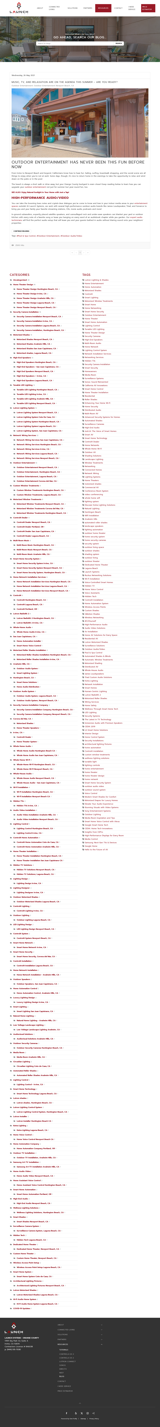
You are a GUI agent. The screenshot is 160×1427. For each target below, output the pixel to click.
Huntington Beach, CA (23, 677)
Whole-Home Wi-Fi (21, 760)
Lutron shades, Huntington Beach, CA (34, 1102)
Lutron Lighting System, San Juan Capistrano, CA (39, 430)
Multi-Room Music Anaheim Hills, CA (33, 554)
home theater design (94, 775)
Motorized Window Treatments (27, 499)
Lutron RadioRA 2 (21, 613)
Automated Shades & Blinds (98, 656)
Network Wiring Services (24, 435)
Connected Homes (93, 469)
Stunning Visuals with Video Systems (102, 807)
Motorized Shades (21, 334)
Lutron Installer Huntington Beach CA (34, 1121)
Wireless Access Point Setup (26, 1262)
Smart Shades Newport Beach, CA (32, 1221)
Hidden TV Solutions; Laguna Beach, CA (35, 874)
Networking (90, 466)
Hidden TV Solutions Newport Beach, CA (35, 869)
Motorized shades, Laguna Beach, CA (34, 353)
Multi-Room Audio (93, 343)
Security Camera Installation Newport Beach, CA (39, 316)
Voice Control (91, 793)
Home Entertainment (94, 283)
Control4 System (20, 933)
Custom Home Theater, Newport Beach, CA (37, 1258)
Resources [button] (103, 8)
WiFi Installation (92, 515)
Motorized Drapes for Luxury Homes (101, 800)
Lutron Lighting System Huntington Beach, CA (38, 421)
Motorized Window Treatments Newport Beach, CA (40, 504)
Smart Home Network (23, 942)
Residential (90, 396)
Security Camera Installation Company (30, 705)
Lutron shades (19, 1098)
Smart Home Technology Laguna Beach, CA (37, 1093)
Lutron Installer (20, 1116)
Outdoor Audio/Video (72, 236)
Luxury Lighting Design (24, 997)
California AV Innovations (96, 385)
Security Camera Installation (26, 312)
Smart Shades (19, 1217)
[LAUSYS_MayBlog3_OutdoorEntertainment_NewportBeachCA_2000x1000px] (80, 122)
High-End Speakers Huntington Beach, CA (36, 362)
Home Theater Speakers (28, 728)
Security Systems (92, 716)
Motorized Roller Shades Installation (29, 650)
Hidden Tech (19, 1235)
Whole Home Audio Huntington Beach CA (36, 750)
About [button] (40, 8)
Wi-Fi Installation (20, 787)
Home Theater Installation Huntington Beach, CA (39, 856)
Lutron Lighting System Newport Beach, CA (37, 412)
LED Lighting (91, 712)
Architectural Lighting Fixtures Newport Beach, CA (40, 1285)
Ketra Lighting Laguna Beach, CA (32, 1130)
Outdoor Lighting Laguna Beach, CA (33, 920)
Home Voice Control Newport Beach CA (35, 1139)
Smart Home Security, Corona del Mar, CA (36, 956)
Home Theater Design (23, 284)
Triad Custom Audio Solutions (98, 677)
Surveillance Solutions (95, 645)
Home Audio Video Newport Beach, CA (35, 1176)
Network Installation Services (98, 353)
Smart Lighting (20, 1006)
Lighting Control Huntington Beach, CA (35, 828)
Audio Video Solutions (95, 628)
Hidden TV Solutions (22, 865)
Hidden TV (90, 586)
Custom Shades (92, 610)
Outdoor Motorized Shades (25, 897)
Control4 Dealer (20, 517)
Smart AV (89, 434)
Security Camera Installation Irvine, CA (34, 321)
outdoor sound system (95, 789)
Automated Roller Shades (25, 1070)
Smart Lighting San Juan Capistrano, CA (35, 1011)
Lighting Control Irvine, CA (29, 833)
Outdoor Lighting (21, 915)
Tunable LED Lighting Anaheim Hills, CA (35, 398)
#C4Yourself (90, 621)
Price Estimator (147, 8)
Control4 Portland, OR (27, 609)
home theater (91, 772)
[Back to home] (19, 8)
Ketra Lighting (19, 1125)
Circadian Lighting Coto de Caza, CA (33, 1066)
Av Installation (91, 631)
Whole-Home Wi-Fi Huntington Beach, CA (36, 764)
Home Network (91, 346)
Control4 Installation (22, 961)
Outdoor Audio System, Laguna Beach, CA (36, 696)
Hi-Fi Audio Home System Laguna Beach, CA (37, 1304)
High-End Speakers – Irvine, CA (31, 376)
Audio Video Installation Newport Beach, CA (37, 819)
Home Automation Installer (29, 641)
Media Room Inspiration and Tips (100, 818)
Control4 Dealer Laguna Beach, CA (33, 536)
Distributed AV (91, 666)
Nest (61, 1373)
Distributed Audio (93, 410)
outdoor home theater (95, 533)
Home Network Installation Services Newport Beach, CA (42, 590)
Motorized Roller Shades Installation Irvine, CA (38, 659)
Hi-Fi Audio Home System (24, 1299)
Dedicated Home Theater (24, 1244)
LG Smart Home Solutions (96, 730)
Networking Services (94, 357)
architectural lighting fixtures (98, 744)
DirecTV (63, 1369)
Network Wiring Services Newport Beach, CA (38, 458)
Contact (118, 8)
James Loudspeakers (94, 673)
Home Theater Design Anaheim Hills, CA (35, 298)
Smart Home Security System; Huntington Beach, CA (41, 572)
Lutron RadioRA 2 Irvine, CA (30, 622)
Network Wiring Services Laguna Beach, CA (37, 453)
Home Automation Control (25, 988)
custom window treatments (97, 754)
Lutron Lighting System (24, 408)
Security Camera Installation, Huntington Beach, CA (40, 330)
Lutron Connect (67, 1361)
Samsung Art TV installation (26, 1162)
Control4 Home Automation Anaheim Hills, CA (38, 846)
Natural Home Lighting (23, 1016)
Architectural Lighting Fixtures (27, 1281)
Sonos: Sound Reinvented (96, 382)
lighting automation (94, 529)
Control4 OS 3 (66, 1354)
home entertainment (94, 768)
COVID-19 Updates (21, 1308)
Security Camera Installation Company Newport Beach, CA (44, 714)
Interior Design (91, 733)
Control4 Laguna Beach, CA (29, 604)
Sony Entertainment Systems (98, 811)
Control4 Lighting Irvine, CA (30, 910)
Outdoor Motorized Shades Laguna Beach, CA (38, 901)
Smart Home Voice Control (29, 645)
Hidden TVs (18, 801)
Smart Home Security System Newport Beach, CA (39, 568)
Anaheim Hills (91, 519)
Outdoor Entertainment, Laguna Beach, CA (36, 476)
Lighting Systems (92, 477)
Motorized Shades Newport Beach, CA (34, 339)
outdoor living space (94, 547)
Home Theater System (27, 741)
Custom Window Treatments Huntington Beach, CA (40, 490)
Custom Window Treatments (26, 485)
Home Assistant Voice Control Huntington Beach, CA (41, 1185)
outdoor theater (92, 561)
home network (91, 779)
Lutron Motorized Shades (24, 1290)
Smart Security (91, 368)
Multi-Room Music (21, 540)
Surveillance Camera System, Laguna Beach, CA (39, 1230)
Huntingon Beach (93, 512)
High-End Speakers (22, 357)
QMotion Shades (92, 614)
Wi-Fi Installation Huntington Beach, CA (35, 792)
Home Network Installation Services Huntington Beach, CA (44, 581)
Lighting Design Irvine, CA (29, 883)
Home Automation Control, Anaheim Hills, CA (37, 993)
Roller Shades (91, 399)
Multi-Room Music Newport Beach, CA (34, 549)
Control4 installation (94, 751)
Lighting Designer (21, 888)
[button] (80, 1403)
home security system (95, 536)
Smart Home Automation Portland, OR (34, 1194)
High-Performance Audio (96, 624)
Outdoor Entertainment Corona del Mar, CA (37, 481)
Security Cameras (92, 336)
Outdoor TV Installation (24, 1153)
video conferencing (94, 494)
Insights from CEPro (94, 832)
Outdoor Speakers (21, 979)
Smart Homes (91, 687)
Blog (61, 1376)
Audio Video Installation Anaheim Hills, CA (36, 814)
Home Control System (94, 737)
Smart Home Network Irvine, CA (31, 947)
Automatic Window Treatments (99, 659)
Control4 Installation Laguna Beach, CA (35, 965)
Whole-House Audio (22, 773)
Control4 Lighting (21, 906)
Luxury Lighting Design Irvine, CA (32, 1002)
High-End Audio (20, 1198)
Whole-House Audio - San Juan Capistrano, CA (38, 782)
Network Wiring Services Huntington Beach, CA (39, 444)
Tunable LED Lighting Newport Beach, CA (36, 403)
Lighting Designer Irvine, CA (30, 892)
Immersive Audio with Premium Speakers (103, 723)
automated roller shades (96, 522)
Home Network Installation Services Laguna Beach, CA (42, 586)
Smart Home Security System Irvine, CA (35, 563)
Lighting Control (20, 824)
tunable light (91, 761)
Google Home (91, 846)
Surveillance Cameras (94, 424)
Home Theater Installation (25, 851)
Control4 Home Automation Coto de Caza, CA (38, 842)
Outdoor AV (90, 452)
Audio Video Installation (24, 810)
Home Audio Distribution (28, 686)
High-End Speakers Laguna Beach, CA (34, 380)
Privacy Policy (94, 1419)
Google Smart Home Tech (96, 825)
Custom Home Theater (23, 1253)
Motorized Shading (93, 663)
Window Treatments (94, 462)
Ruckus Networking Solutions (98, 575)
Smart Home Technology (24, 1089)
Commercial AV (92, 487)
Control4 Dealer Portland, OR (30, 526)
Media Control (91, 839)
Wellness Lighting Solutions (25, 1208)
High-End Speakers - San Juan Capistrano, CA (38, 366)
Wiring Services (92, 702)
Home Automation (93, 287)
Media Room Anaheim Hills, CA (31, 1057)
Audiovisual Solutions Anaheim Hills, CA (35, 1038)
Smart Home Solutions (27, 682)
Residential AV (91, 638)
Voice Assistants (92, 593)
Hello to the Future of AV (96, 849)
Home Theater (91, 318)
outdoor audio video (94, 786)
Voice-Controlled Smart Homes (99, 582)
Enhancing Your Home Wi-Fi (97, 403)
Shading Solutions (93, 455)
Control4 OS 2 (66, 1358)
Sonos (62, 1365)
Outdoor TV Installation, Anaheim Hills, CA (36, 1157)
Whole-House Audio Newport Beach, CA (35, 778)
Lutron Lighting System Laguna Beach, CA (36, 426)
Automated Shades (93, 420)
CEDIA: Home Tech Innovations (99, 828)
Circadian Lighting (21, 1061)
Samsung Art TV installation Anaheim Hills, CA (38, 1166)
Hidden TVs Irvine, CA (27, 805)
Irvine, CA (17, 732)
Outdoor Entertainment (22, 86)
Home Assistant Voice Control (27, 1180)
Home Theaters (92, 480)
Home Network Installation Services (29, 577)
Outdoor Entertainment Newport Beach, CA (54, 86)
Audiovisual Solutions (23, 1034)
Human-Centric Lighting (96, 691)
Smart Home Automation (24, 1189)
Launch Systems (92, 571)
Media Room (18, 1052)
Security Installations (94, 740)
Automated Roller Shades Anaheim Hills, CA (37, 1075)
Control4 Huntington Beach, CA (31, 600)
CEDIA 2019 (90, 726)
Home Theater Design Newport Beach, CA (36, 307)
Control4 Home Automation (25, 837)
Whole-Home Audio (22, 627)
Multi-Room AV (91, 413)
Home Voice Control (22, 1134)
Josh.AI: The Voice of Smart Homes (100, 431)
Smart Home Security (22, 952)
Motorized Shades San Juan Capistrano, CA (36, 348)
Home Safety (90, 705)
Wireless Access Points (95, 607)
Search (119, 43)
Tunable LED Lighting (23, 385)
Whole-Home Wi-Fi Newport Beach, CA (35, 769)
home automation (93, 747)
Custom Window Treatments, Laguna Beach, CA (39, 494)
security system (92, 543)
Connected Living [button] (54, 8)
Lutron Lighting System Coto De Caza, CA (36, 417)
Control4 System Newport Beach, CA (34, 938)
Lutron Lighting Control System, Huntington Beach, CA (42, 1112)
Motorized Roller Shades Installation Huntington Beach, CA (44, 654)
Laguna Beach (91, 568)
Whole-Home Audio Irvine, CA (31, 632)
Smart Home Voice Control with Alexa (102, 821)
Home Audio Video (22, 1171)
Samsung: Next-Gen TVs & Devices (101, 842)
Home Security (91, 406)
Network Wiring (92, 473)
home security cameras (95, 540)
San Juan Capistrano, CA (24, 636)
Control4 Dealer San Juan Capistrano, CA (35, 531)
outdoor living (91, 557)
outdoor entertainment (35, 187)
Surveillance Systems (94, 378)
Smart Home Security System (26, 558)
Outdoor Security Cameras (25, 1043)
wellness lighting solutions (97, 758)
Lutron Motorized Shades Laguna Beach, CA (37, 1294)
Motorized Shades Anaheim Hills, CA (33, 344)
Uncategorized (20, 280)
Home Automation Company (26, 1144)
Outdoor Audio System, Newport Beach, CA (37, 700)
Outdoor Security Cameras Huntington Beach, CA (39, 1048)
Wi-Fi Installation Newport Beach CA (33, 796)
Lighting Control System (96, 350)
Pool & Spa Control (26, 236)
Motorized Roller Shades (96, 698)
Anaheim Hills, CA (21, 664)
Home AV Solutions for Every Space (101, 635)
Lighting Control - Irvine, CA (30, 1084)
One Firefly (73, 1419)
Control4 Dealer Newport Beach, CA (33, 522)
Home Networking (93, 308)
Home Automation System (96, 603)
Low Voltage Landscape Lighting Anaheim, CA (38, 1029)
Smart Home (90, 304)
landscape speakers (94, 526)
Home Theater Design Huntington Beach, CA (37, 289)
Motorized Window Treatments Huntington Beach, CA (41, 513)
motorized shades (93, 484)
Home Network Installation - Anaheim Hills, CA (38, 974)
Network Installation (94, 684)
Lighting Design (20, 878)
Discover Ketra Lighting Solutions (100, 505)
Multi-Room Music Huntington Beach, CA (35, 545)
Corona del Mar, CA (22, 718)
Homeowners (91, 371)
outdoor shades (92, 550)
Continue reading (21, 231)
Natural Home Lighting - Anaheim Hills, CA (36, 1020)
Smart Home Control (94, 389)
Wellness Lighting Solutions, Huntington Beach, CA (40, 1212)
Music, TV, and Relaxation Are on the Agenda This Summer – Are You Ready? (65, 82)
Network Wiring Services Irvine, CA (33, 449)
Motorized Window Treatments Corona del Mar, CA (40, 508)
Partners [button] (88, 8)
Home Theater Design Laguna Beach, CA (35, 302)
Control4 (17, 595)
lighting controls (92, 765)
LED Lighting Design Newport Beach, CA (35, 929)
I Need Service (131, 8)
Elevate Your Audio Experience (99, 804)
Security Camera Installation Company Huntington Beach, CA (45, 709)
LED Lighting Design (22, 924)
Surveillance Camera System (26, 1226)
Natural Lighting (92, 508)
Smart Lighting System (27, 673)
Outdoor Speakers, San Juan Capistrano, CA (37, 984)
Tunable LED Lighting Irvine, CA (31, 394)
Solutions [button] (73, 8)
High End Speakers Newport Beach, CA (35, 371)
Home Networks (92, 445)
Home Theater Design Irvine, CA (32, 293)
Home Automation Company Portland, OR (36, 1148)
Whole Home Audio (22, 746)
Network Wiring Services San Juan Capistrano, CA (39, 440)
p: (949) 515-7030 (13, 1349)
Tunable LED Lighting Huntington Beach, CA (37, 389)
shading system (92, 554)
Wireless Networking (94, 617)
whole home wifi (92, 498)
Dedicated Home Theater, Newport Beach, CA (38, 1249)
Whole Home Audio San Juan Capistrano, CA (37, 755)
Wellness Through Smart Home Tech (101, 709)
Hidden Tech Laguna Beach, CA (31, 1240)
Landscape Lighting (94, 459)
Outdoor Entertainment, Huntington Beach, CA (38, 472)
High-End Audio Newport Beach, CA (33, 1203)
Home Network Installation (25, 970)
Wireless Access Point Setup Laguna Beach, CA (38, 1267)
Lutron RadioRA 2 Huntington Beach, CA (35, 618)
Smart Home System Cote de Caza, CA (34, 1276)
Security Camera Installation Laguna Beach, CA (38, 325)
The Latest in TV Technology (98, 719)
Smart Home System (22, 1272)
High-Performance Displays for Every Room (104, 835)
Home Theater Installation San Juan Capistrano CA (40, 860)
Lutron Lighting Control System (27, 1107)
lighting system (92, 501)
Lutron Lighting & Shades (97, 280)
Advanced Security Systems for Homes (102, 417)
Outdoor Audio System (27, 668)
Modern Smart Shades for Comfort (100, 796)
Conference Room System (96, 491)
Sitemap (83, 1419)
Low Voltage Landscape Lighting (28, 1025)
